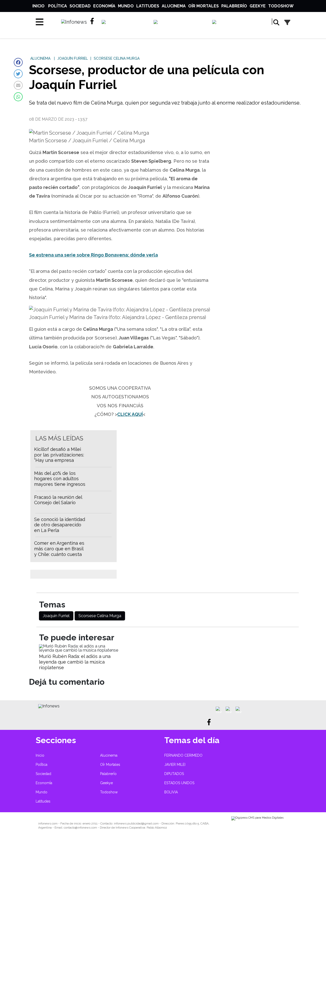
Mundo (126, 6)
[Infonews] (49, 706)
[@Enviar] (18, 85)
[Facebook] (18, 62)
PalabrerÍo (234, 6)
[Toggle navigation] (39, 22)
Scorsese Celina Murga (99, 615)
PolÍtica (57, 6)
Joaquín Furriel (56, 615)
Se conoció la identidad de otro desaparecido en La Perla (59, 525)
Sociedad (80, 6)
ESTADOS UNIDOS (179, 783)
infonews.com (48, 823)
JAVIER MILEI (174, 765)
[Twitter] (18, 73)
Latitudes (147, 6)
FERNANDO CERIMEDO (183, 755)
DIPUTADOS (174, 774)
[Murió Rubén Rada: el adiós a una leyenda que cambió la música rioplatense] (79, 650)
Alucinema (174, 6)
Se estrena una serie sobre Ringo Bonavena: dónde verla (93, 255)
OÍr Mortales (203, 6)
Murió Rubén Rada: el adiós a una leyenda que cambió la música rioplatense (75, 662)
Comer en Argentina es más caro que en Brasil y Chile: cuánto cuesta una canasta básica (59, 551)
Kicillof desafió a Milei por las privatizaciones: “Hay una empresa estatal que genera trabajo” (59, 460)
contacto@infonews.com (80, 827)
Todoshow (281, 6)
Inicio (38, 6)
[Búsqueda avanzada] (287, 22)
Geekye (258, 6)
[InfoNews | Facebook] (93, 21)
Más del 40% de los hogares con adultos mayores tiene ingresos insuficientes (59, 481)
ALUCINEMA (40, 58)
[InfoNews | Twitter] (125, 23)
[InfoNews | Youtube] (237, 23)
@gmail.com (150, 823)
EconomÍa (104, 6)
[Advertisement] (153, 913)
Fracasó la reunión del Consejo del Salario (58, 499)
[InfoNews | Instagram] (180, 23)
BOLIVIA (171, 792)
